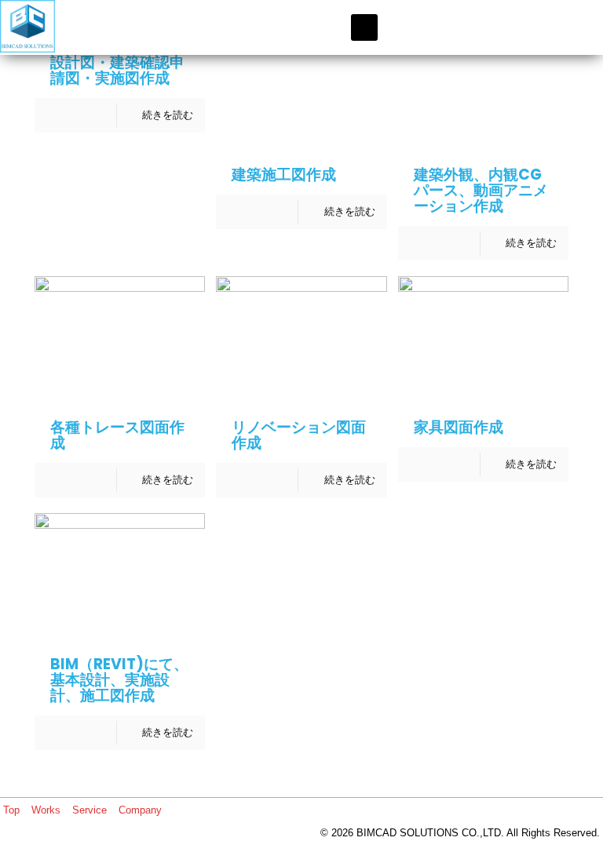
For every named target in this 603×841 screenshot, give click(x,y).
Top (11, 810)
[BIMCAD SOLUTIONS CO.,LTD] (27, 27)
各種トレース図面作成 (117, 435)
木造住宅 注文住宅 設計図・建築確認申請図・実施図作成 (124, 62)
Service (89, 810)
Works (45, 810)
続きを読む (167, 115)
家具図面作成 (458, 427)
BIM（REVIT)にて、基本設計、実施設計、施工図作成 (119, 680)
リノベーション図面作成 (299, 435)
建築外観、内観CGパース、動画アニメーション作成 (481, 190)
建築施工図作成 (284, 174)
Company (140, 810)
